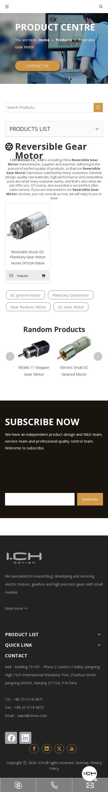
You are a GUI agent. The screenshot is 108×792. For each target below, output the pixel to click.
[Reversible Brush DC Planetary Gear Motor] (27, 225)
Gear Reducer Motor (28, 306)
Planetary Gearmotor (70, 295)
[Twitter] (59, 748)
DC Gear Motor (71, 306)
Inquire (22, 276)
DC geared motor (25, 295)
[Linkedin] (25, 738)
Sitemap (82, 762)
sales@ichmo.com (32, 715)
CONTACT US (37, 65)
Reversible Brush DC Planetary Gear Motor (27, 254)
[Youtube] (72, 748)
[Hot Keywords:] (98, 107)
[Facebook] (11, 738)
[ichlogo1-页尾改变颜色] (24, 558)
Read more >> (16, 608)
